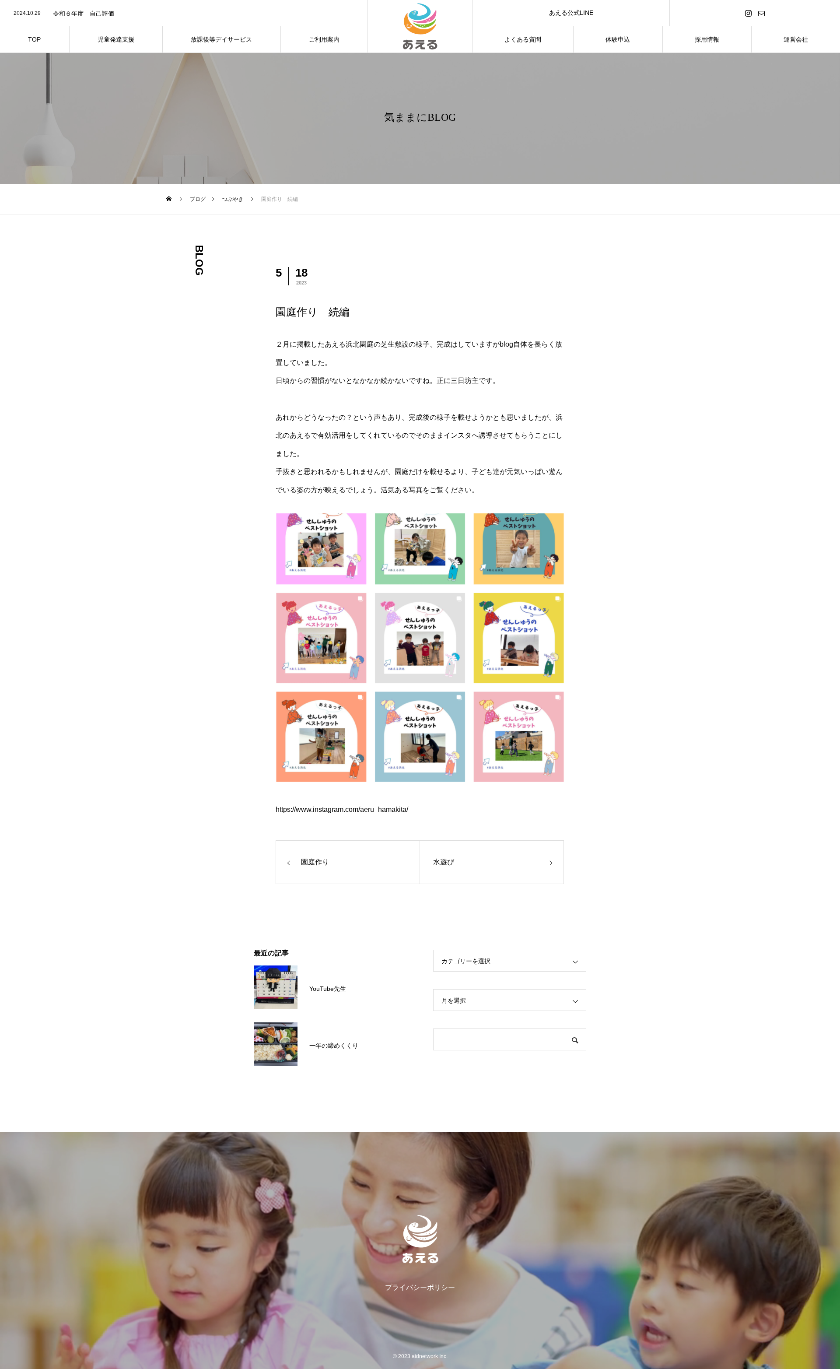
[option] (184, 13)
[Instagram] (748, 13)
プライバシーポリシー (420, 1287)
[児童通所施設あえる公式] (420, 1239)
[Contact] (761, 13)
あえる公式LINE (571, 12)
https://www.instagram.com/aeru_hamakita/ (342, 809)
